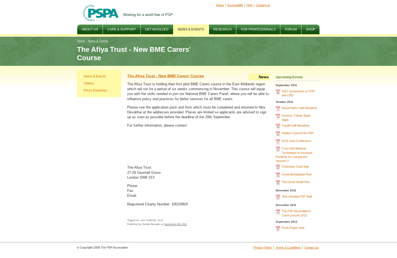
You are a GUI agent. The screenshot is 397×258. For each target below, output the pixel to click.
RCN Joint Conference (296, 140)
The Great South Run (296, 182)
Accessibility (235, 5)
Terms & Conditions (288, 247)
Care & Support (119, 28)
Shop (310, 29)
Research (222, 29)
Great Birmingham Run (297, 174)
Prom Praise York (293, 227)
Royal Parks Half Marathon (299, 108)
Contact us (263, 5)
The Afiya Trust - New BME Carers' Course (165, 76)
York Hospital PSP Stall (297, 196)
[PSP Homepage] (101, 13)
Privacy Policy (263, 247)
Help (250, 5)
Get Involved (155, 28)
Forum (288, 28)
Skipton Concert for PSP (298, 133)
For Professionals (255, 28)
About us (87, 28)
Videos (89, 83)
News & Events (188, 28)
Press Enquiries (95, 90)
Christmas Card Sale (295, 166)
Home (220, 5)
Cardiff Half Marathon (295, 125)
